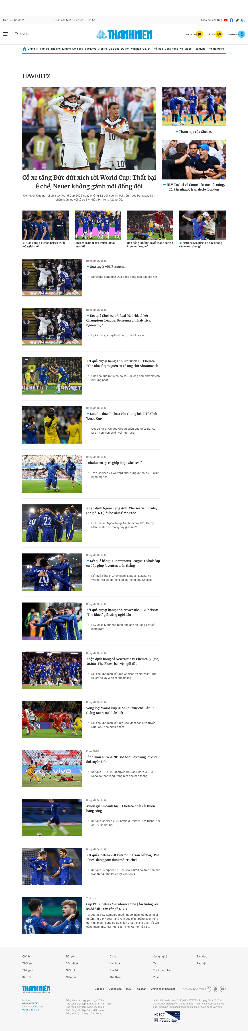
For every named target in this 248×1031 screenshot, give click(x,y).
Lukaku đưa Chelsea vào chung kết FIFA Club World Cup (121, 416)
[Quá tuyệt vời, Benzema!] (52, 277)
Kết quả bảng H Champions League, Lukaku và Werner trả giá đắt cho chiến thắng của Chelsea (122, 577)
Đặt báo (99, 988)
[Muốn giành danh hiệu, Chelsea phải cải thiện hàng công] (52, 817)
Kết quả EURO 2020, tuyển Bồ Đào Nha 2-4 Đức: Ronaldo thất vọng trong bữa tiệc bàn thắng (122, 774)
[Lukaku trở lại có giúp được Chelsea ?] (52, 474)
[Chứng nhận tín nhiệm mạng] (166, 1017)
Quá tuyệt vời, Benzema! (108, 267)
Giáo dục (113, 48)
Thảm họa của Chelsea (196, 132)
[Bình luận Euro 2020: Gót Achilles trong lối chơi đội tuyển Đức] (52, 768)
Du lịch (125, 48)
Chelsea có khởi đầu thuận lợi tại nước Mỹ (95, 244)
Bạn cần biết (63, 20)
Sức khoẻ (72, 963)
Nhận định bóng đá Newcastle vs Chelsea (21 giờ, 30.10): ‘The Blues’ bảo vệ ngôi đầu (122, 661)
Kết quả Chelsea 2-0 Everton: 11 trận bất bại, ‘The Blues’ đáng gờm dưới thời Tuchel (122, 857)
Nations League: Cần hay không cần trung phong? (200, 244)
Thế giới (55, 48)
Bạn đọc (202, 956)
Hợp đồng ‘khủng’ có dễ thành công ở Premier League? (150, 244)
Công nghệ (171, 48)
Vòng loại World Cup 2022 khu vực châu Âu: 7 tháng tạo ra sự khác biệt (120, 710)
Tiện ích (78, 20)
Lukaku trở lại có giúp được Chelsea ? (114, 463)
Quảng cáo (115, 988)
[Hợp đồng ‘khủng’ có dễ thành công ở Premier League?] (150, 225)
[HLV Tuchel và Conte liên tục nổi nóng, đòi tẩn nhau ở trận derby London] (194, 159)
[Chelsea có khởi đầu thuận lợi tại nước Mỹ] (98, 225)
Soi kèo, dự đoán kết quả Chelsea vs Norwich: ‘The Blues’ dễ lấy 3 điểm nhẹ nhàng (123, 676)
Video (188, 48)
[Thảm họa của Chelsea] (194, 106)
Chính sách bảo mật (163, 988)
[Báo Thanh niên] (36, 989)
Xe (181, 48)
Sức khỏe (90, 48)
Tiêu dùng (199, 48)
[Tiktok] (237, 20)
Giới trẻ (102, 48)
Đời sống (77, 48)
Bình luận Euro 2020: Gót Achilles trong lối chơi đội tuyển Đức (122, 759)
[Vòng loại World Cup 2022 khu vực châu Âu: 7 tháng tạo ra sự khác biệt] (52, 719)
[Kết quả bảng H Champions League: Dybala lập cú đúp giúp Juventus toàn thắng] (52, 572)
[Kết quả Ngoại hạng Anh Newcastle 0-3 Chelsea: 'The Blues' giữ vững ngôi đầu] (52, 621)
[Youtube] (225, 20)
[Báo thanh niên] (124, 34)
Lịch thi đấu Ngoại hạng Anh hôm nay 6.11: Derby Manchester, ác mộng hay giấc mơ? (122, 525)
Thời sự (44, 48)
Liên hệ (90, 20)
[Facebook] (231, 20)
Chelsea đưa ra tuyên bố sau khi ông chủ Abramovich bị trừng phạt (125, 378)
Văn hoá (114, 963)
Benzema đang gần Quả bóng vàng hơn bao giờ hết (124, 276)
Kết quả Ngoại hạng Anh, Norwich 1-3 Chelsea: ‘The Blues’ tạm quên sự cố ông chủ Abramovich (122, 363)
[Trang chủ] (24, 49)
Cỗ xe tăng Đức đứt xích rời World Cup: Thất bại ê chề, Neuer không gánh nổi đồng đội (89, 182)
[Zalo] (243, 20)
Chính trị (33, 48)
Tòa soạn (141, 988)
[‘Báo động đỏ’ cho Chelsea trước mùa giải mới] (45, 225)
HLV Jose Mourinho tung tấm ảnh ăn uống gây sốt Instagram (123, 626)
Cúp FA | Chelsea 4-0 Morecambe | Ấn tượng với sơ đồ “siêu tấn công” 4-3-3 (122, 906)
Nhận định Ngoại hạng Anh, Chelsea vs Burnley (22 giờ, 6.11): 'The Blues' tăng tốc (121, 510)
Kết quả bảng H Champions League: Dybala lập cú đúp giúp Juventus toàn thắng (123, 563)
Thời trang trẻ (215, 48)
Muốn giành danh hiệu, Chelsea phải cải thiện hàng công (120, 808)
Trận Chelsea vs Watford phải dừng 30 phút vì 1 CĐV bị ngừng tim (125, 475)
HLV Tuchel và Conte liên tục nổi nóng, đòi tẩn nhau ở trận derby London (196, 187)
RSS (128, 988)
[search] (36, 34)
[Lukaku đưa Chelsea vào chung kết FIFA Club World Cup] (52, 425)
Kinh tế (66, 48)
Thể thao (157, 48)
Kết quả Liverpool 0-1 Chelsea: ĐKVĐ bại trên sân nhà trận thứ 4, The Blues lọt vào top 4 (125, 872)
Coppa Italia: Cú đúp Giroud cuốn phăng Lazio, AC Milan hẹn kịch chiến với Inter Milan (123, 430)
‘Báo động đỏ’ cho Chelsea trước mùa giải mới (43, 244)
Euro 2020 (92, 751)
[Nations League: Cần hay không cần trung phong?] (202, 225)
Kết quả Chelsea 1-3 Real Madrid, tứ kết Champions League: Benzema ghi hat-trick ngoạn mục (118, 320)
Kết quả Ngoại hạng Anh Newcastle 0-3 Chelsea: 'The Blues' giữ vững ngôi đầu (122, 612)
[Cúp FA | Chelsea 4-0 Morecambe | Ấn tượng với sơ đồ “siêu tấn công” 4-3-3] (52, 915)
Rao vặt (201, 963)
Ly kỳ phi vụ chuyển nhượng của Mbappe (117, 335)
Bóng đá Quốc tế (96, 260)
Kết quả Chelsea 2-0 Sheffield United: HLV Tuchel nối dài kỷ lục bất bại (125, 823)
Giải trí (147, 48)
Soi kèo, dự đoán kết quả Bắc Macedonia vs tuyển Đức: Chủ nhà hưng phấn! (123, 725)
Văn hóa (136, 48)
